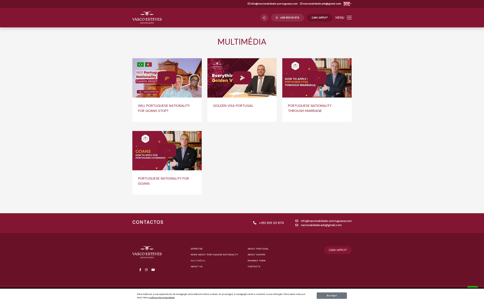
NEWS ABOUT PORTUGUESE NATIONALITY (214, 254)
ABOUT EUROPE (256, 254)
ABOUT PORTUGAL (258, 248)
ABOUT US (196, 266)
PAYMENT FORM (257, 260)
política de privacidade (162, 297)
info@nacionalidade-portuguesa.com (274, 3)
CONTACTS (254, 266)
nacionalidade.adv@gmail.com (321, 3)
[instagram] (146, 270)
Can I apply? (320, 17)
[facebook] (140, 270)
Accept (332, 295)
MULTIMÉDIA (198, 260)
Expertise (197, 248)
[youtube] (153, 270)
